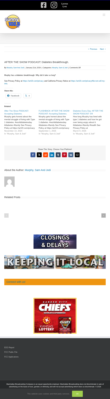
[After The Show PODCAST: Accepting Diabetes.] (21, 122)
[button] (6, 215)
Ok (77, 394)
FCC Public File (10, 352)
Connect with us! (15, 281)
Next (102, 49)
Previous (93, 49)
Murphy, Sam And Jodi (15, 68)
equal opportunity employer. (49, 384)
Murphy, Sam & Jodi (60, 68)
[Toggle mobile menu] (104, 14)
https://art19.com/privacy (33, 81)
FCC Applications (11, 357)
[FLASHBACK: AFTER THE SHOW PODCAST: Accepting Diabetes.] (56, 122)
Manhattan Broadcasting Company (20, 384)
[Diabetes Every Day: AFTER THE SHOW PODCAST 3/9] (90, 122)
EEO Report (9, 347)
